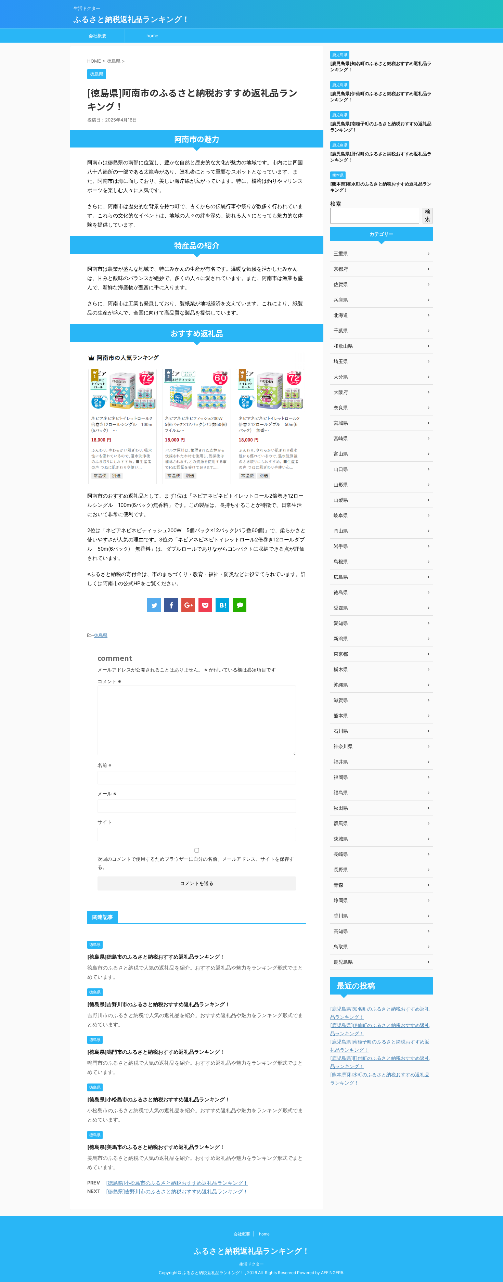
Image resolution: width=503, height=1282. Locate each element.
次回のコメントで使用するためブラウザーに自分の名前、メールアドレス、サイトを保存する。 (196, 863)
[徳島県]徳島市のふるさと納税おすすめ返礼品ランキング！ (156, 956)
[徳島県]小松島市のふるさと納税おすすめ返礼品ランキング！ (158, 1099)
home (152, 35)
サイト (105, 822)
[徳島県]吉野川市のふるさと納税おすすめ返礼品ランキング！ (158, 1004)
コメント (109, 681)
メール (107, 793)
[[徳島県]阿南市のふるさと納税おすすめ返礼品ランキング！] (222, 605)
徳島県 (100, 635)
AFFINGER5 (332, 1272)
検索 (335, 203)
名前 (105, 765)
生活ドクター (251, 1264)
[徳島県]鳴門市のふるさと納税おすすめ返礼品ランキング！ (156, 1052)
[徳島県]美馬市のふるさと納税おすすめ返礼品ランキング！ (156, 1147)
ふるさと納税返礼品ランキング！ (132, 19)
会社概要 (97, 35)
